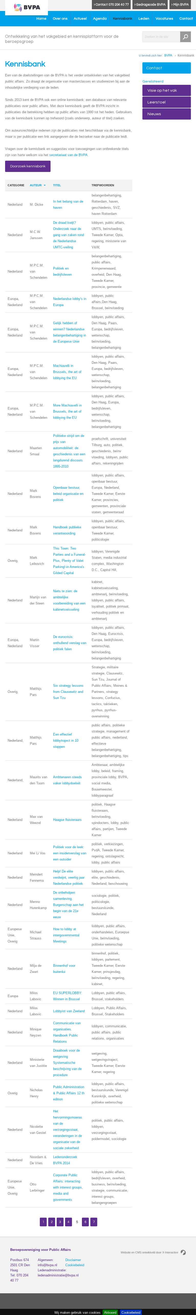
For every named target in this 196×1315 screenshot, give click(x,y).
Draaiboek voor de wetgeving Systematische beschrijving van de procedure (67, 1063)
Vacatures (164, 18)
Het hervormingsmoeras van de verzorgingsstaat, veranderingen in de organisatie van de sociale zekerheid (67, 1129)
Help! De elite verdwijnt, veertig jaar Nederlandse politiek (68, 877)
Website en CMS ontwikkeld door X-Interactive (149, 1252)
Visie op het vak (162, 90)
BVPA (168, 55)
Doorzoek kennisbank (27, 166)
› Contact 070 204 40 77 (111, 4)
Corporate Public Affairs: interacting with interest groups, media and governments (68, 1187)
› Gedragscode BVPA (150, 4)
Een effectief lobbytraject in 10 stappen (65, 740)
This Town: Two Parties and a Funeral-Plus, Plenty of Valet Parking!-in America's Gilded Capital (69, 560)
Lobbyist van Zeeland (69, 1011)
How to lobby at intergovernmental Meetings (66, 935)
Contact (186, 18)
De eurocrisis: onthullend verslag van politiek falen (69, 643)
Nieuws (154, 114)
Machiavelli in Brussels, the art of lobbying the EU (67, 372)
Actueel (80, 18)
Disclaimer (73, 1260)
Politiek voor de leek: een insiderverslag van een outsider (69, 853)
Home (41, 18)
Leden (144, 18)
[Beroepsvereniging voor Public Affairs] (26, 7)
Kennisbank (122, 18)
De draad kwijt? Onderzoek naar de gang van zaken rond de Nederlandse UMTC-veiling (68, 235)
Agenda (100, 18)
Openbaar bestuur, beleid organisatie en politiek (68, 494)
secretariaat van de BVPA (68, 155)
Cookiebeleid (74, 1265)
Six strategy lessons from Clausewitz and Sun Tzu (68, 692)
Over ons (60, 18)
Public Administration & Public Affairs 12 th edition (68, 1093)
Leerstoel (157, 102)
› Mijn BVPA (180, 4)
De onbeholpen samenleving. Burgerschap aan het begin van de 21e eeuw (68, 905)
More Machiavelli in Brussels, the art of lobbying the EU (67, 411)
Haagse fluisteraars (67, 820)
